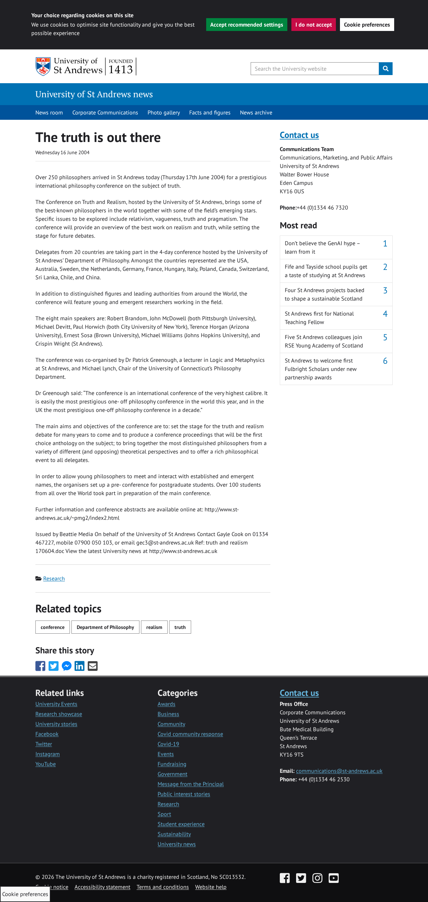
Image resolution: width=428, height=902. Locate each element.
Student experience (181, 824)
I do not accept (313, 24)
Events (166, 754)
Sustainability (174, 834)
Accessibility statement (102, 886)
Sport (164, 814)
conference (53, 627)
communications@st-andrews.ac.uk (339, 770)
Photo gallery (164, 112)
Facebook (47, 733)
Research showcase (58, 713)
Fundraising (172, 764)
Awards (166, 703)
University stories (56, 723)
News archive (256, 112)
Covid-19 (168, 743)
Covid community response (190, 733)
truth (180, 627)
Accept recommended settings (246, 24)
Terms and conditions (163, 886)
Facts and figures (210, 112)
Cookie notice (51, 886)
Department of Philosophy (105, 627)
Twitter (43, 743)
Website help (211, 886)
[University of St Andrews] (86, 66)
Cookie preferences (367, 24)
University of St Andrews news (94, 94)
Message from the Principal (191, 784)
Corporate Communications (105, 112)
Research (54, 578)
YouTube (45, 764)
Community (171, 723)
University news (177, 844)
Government (172, 774)
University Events (56, 703)
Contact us (299, 134)
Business (168, 713)
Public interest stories (184, 794)
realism (154, 627)
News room (49, 112)
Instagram (47, 754)
